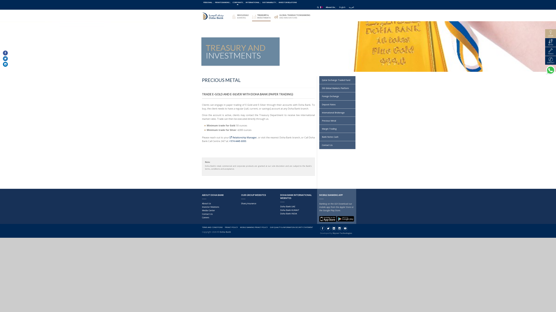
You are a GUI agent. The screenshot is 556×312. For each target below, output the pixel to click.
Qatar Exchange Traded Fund (336, 80)
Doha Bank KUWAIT (289, 210)
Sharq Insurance (248, 203)
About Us (330, 7)
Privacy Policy (231, 227)
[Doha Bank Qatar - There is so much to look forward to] (215, 15)
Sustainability (269, 2)
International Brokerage (333, 112)
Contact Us (327, 145)
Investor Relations (288, 2)
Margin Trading (329, 128)
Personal (207, 2)
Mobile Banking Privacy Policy (254, 227)
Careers (205, 217)
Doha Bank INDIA (288, 213)
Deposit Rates (329, 104)
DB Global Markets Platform (335, 88)
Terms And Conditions (212, 227)
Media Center (208, 210)
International (252, 2)
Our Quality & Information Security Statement (291, 227)
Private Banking (222, 2)
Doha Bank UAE (287, 206)
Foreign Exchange (330, 96)
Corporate (238, 2)
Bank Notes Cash (330, 136)
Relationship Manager (244, 137)
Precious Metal (329, 120)
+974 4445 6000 (237, 141)
